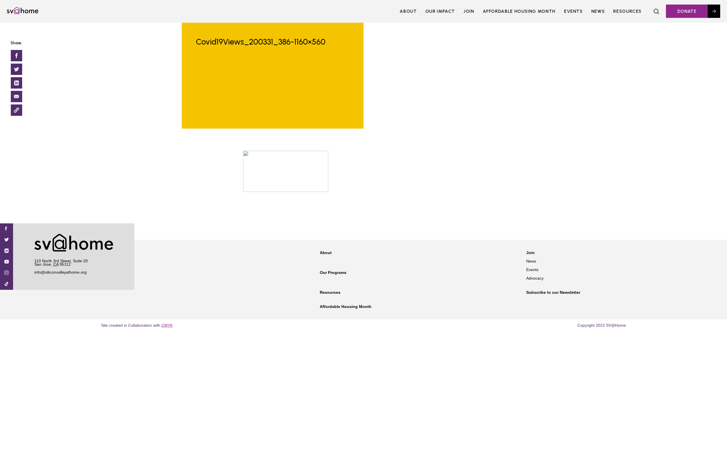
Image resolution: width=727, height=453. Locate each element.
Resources (627, 11)
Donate (686, 11)
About (408, 11)
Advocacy (535, 278)
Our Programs (333, 272)
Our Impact (440, 11)
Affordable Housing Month (519, 11)
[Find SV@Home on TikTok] (6, 284)
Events (573, 11)
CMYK (167, 325)
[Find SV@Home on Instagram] (6, 273)
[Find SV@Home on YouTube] (6, 262)
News (598, 11)
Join (530, 252)
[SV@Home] (22, 12)
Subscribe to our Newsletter (553, 292)
